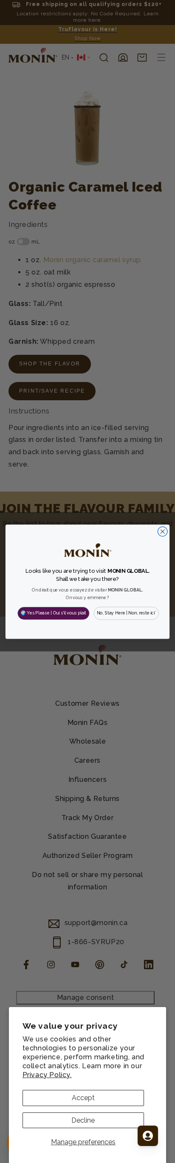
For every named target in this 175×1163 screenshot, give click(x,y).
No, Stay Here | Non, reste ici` (126, 612)
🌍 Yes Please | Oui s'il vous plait (53, 612)
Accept (83, 1098)
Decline (83, 1120)
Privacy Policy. (47, 1075)
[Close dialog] (162, 531)
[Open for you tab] (148, 1136)
